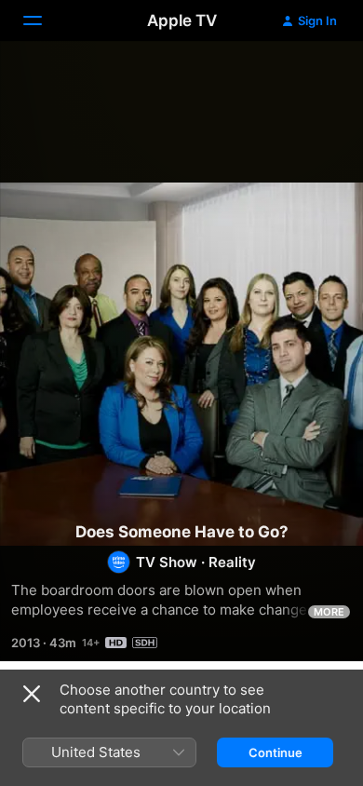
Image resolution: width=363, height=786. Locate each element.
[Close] (31, 693)
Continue (275, 752)
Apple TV (182, 20)
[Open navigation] (43, 20)
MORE (329, 611)
